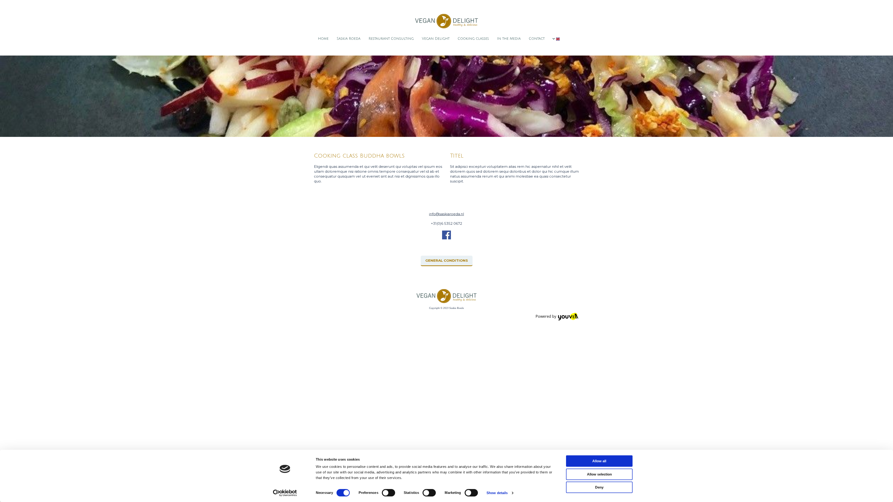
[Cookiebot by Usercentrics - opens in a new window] (285, 492)
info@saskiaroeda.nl (446, 214)
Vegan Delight (436, 38)
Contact (537, 38)
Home (323, 38)
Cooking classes (473, 38)
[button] (447, 261)
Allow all (599, 461)
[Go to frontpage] (446, 21)
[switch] (388, 492)
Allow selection (599, 474)
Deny (599, 487)
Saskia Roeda (348, 38)
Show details (497, 493)
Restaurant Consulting (391, 38)
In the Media (509, 38)
